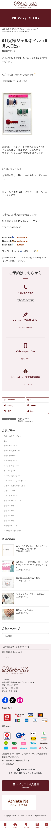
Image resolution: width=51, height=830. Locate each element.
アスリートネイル (10, 461)
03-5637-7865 (25, 300)
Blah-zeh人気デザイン (12, 436)
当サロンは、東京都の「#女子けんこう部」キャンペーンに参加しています (32, 564)
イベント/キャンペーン (12, 466)
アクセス (5, 657)
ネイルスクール (10, 491)
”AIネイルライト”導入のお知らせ (30, 594)
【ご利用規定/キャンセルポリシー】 (16, 647)
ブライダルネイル (10, 496)
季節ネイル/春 (9, 516)
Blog (5, 441)
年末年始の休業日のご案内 (28, 578)
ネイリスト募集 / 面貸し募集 (15, 486)
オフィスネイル (10, 471)
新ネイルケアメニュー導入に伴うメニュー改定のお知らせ (32, 547)
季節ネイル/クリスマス (12, 501)
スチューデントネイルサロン (15, 481)
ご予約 (37, 827)
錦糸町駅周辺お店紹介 (12, 531)
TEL (46, 827)
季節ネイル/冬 (9, 506)
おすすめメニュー (10, 446)
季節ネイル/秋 (9, 521)
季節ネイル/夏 (9, 511)
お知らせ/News (23, 419)
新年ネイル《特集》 (25, 610)
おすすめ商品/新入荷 (12, 451)
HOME (15, 827)
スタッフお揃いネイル (12, 476)
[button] (25, 327)
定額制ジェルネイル (25, 421)
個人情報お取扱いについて (12, 652)
